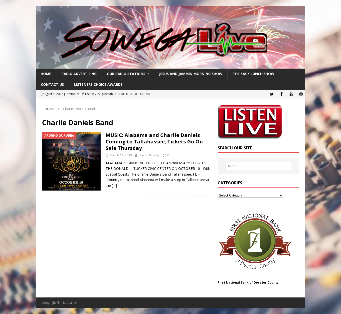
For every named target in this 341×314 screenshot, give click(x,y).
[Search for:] (258, 166)
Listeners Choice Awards (98, 84)
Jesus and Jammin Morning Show (190, 73)
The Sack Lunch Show (253, 73)
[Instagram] (301, 94)
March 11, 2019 (121, 155)
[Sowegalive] (170, 65)
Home (46, 73)
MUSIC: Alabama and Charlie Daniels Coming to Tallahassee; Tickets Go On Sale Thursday (154, 141)
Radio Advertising (79, 73)
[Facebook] (281, 94)
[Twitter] (271, 94)
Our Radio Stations (126, 73)
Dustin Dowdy (149, 155)
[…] (114, 185)
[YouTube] (291, 94)
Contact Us (52, 84)
